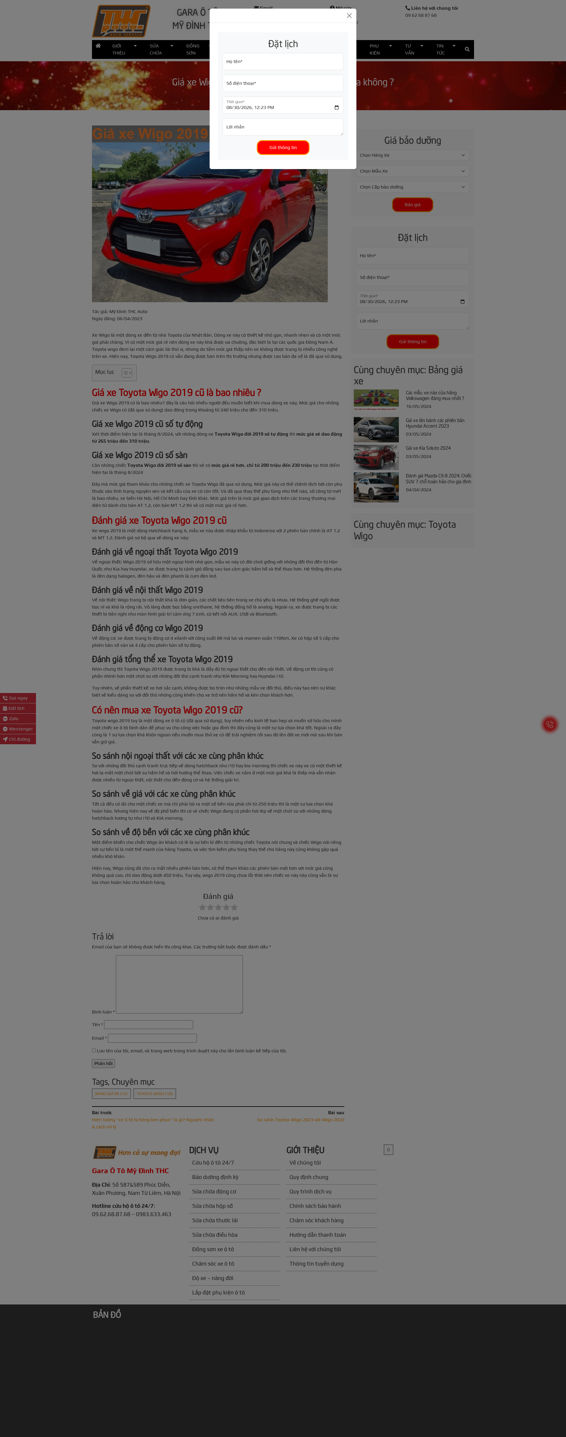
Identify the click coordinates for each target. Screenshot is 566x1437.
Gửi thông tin (283, 147)
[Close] (349, 15)
